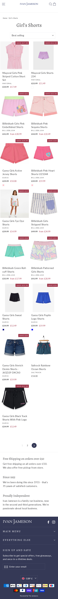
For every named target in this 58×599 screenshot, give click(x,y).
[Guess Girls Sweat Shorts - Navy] (3, 330)
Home (5, 18)
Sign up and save (17, 550)
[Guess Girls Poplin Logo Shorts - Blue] (32, 330)
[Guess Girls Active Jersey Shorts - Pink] (3, 185)
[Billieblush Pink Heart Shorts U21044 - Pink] (32, 185)
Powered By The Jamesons (29, 596)
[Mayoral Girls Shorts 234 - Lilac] (32, 87)
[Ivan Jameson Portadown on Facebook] (48, 522)
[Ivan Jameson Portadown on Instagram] (53, 522)
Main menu (12, 531)
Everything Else (17, 540)
